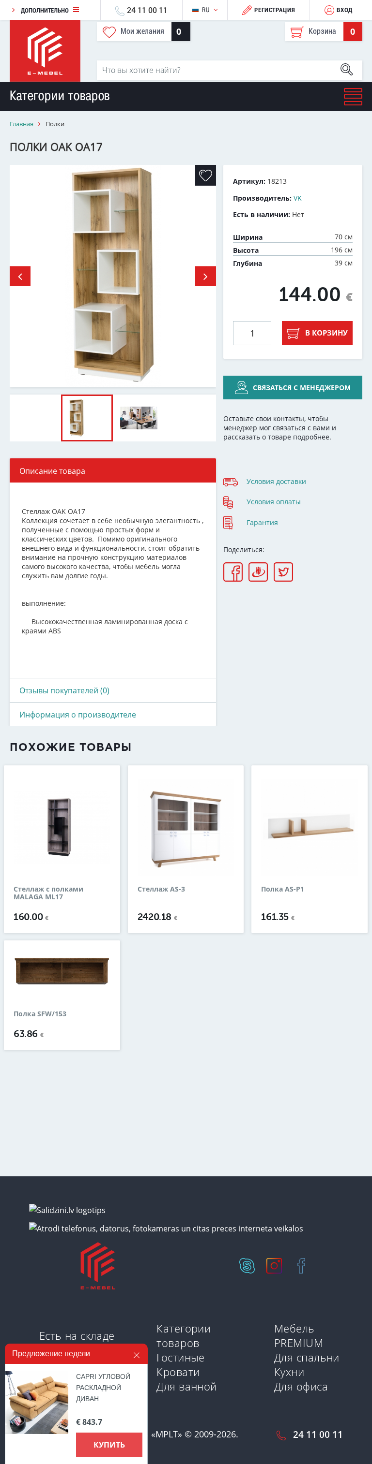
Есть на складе (77, 1335)
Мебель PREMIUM (298, 1335)
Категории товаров (183, 1335)
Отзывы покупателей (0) (64, 690)
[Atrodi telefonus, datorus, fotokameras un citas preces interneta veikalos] (166, 1228)
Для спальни (307, 1357)
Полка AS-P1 (282, 889)
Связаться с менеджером (302, 387)
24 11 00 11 (147, 10)
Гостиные (180, 1357)
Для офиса (301, 1386)
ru (205, 10)
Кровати (178, 1371)
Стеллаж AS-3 (161, 889)
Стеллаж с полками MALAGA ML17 (48, 893)
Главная (21, 124)
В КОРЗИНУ (326, 332)
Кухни (289, 1371)
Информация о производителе (77, 714)
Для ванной (186, 1386)
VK (298, 198)
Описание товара (52, 471)
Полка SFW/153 (40, 1014)
